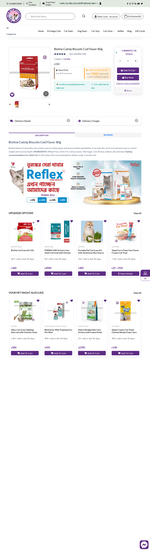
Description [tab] (41, 135)
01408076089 (15, 3)
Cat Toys (95, 31)
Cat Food (68, 31)
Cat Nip (66, 59)
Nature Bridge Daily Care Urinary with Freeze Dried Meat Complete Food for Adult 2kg (90, 331)
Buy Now (129, 77)
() (134, 16)
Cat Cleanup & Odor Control (55, 326)
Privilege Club (54, 31)
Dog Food (82, 31)
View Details (126, 273)
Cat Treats (115, 247)
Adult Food (49, 247)
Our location (32, 3)
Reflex (121, 31)
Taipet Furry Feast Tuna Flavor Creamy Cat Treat (125, 251)
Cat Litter (108, 31)
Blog (129, 31)
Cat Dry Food (83, 326)
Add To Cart (129, 70)
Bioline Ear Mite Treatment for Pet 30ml (58, 331)
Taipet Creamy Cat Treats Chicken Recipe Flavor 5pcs (124, 331)
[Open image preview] (46, 93)
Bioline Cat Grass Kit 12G (22, 250)
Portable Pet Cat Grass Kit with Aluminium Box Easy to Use (91, 251)
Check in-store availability (128, 83)
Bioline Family (16, 247)
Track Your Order (50, 3)
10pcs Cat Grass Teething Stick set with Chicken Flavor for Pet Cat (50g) (24, 331)
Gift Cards (140, 31)
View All (137, 213)
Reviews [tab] (108, 135)
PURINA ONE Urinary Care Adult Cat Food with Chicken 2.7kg (58, 251)
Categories (11, 34)
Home (41, 31)
